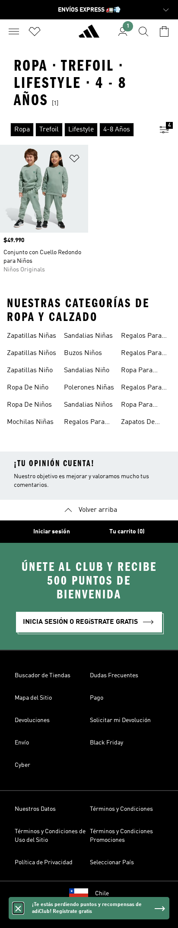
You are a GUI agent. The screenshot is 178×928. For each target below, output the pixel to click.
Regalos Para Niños (84, 423)
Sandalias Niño (86, 370)
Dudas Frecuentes (114, 676)
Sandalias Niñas (88, 336)
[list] (75, 130)
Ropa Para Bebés (137, 371)
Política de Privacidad (44, 862)
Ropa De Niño (27, 387)
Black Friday (106, 743)
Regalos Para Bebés (141, 337)
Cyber (22, 765)
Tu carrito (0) (127, 532)
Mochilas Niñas (30, 422)
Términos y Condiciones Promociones (121, 835)
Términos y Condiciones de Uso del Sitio (50, 835)
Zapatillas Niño (30, 370)
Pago (96, 698)
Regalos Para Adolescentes (141, 388)
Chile (102, 894)
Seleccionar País (112, 862)
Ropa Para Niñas (137, 406)
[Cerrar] (18, 908)
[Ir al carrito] (164, 31)
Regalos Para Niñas (141, 354)
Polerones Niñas (89, 387)
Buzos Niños (83, 353)
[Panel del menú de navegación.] (13, 31)
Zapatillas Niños (31, 353)
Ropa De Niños (29, 405)
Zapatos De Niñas (138, 423)
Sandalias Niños (88, 405)
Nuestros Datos (35, 809)
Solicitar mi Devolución (120, 720)
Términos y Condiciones (121, 809)
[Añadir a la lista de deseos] (74, 160)
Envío (22, 743)
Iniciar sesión (51, 532)
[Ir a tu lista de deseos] (34, 31)
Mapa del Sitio (33, 698)
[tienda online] (89, 35)
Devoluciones (32, 720)
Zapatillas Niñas (31, 336)
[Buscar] (143, 31)
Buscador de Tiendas (42, 676)
